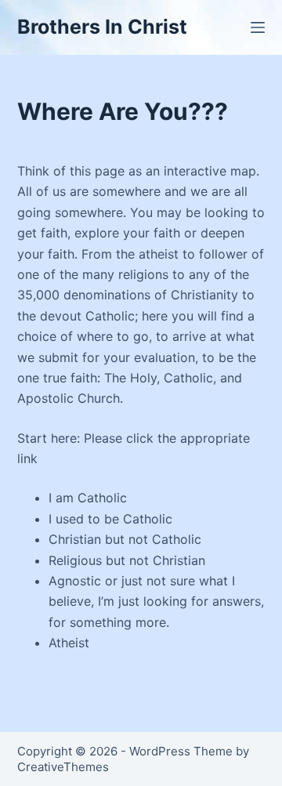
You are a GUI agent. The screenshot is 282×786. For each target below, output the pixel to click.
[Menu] (258, 27)
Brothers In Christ (102, 26)
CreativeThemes (63, 766)
